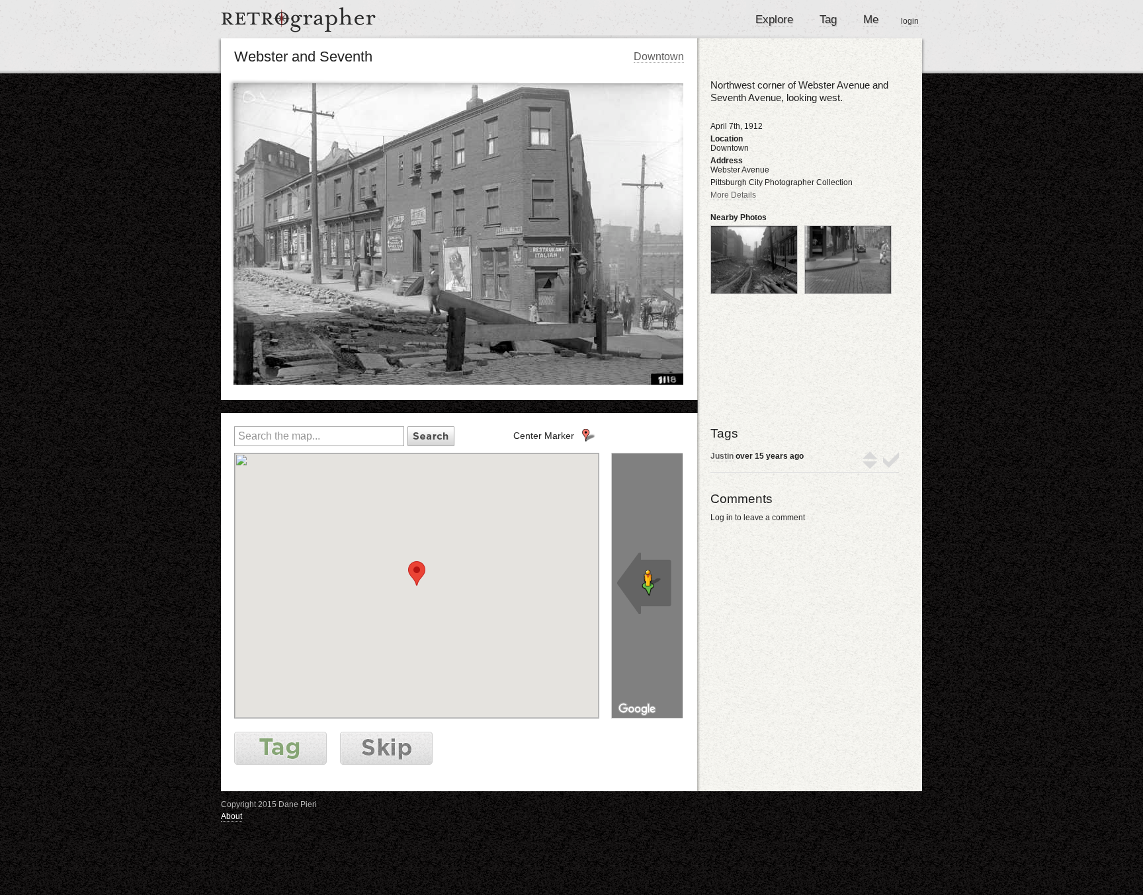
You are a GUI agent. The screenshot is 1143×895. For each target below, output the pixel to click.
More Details (733, 195)
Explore (774, 19)
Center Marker (543, 435)
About (231, 816)
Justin (722, 456)
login (910, 21)
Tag (828, 19)
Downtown (659, 56)
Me (870, 19)
